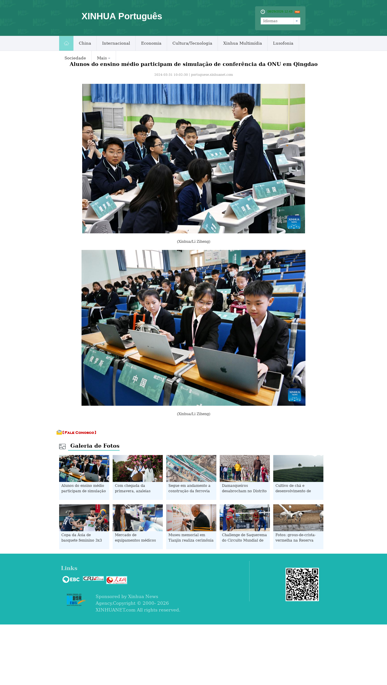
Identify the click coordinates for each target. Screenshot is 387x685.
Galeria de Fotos (95, 445)
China (85, 43)
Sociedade (75, 58)
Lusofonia (283, 43)
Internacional (116, 43)
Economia (151, 43)
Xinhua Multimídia (242, 43)
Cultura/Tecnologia (192, 43)
